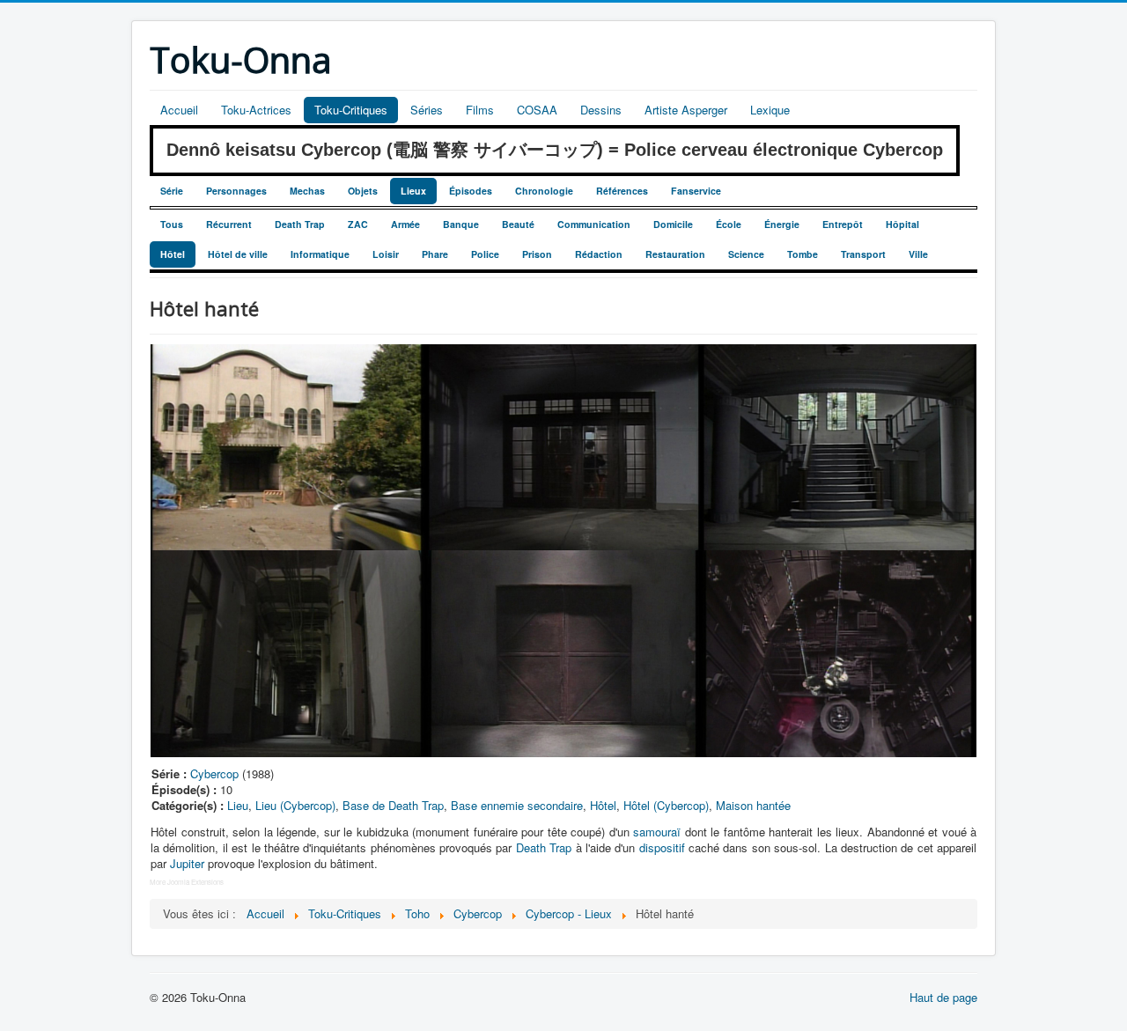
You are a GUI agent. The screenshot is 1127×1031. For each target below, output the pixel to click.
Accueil (179, 109)
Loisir (385, 254)
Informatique (320, 254)
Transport (863, 254)
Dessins (601, 109)
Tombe (802, 254)
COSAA (537, 109)
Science (746, 254)
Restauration (675, 254)
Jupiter (187, 863)
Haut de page (943, 997)
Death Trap (300, 224)
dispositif (662, 847)
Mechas (307, 190)
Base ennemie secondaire (517, 805)
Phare (435, 254)
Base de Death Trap (393, 805)
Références (622, 190)
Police (485, 254)
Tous (171, 224)
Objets (363, 190)
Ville (918, 254)
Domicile (673, 224)
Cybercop (214, 773)
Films (480, 109)
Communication (593, 224)
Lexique (770, 109)
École (728, 224)
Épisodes (470, 190)
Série (171, 190)
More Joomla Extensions (187, 882)
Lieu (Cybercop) (295, 805)
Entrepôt (842, 224)
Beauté (518, 224)
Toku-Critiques (350, 109)
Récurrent (229, 224)
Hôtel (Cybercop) (666, 805)
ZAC (358, 224)
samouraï (657, 831)
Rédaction (598, 254)
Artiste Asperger (686, 109)
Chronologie (544, 190)
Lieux (413, 190)
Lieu (237, 805)
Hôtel (172, 254)
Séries (426, 109)
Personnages (236, 190)
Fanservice (696, 190)
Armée (405, 224)
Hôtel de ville (238, 254)
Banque (461, 224)
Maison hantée (753, 805)
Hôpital (902, 224)
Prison (537, 254)
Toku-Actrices (256, 109)
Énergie (781, 224)
